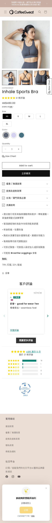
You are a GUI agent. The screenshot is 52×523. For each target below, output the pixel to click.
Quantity (6, 143)
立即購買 (26, 173)
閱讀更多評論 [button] (26, 340)
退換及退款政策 (13, 438)
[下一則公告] (47, 4)
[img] (16, 293)
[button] (5, 12)
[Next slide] (47, 316)
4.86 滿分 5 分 (33, 351)
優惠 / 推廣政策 (13, 432)
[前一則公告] (5, 4)
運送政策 (10, 426)
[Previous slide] (4, 316)
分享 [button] (7, 273)
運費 (11, 107)
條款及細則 (11, 451)
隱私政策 (10, 445)
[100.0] (25, 388)
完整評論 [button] (14, 330)
